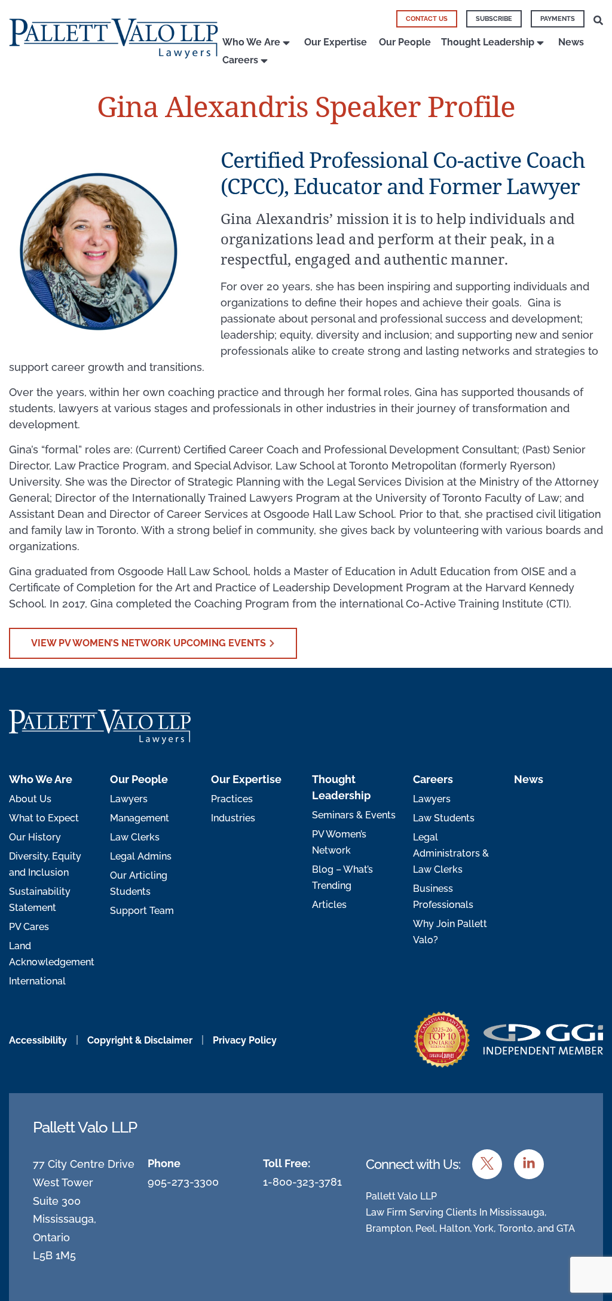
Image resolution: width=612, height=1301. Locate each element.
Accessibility (38, 1040)
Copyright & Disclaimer (139, 1040)
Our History (35, 837)
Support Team (142, 910)
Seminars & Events (354, 815)
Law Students (444, 818)
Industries (233, 818)
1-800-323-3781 (302, 1182)
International (37, 981)
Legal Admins (141, 856)
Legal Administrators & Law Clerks (451, 853)
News (571, 42)
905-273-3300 (183, 1182)
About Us (30, 799)
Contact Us (427, 19)
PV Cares (29, 926)
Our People (405, 42)
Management (139, 818)
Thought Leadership (487, 42)
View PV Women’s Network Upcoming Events (148, 643)
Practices (232, 799)
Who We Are (251, 42)
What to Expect (44, 818)
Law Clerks (135, 837)
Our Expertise (335, 42)
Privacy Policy (245, 1040)
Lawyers (129, 799)
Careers (240, 60)
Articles (329, 904)
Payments (557, 19)
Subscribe (494, 19)
